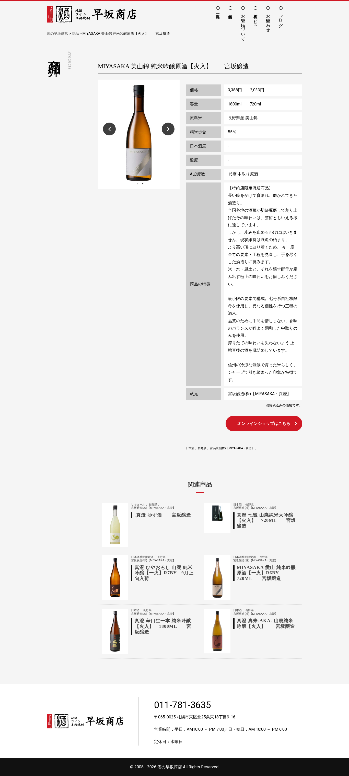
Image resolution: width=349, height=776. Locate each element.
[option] (139, 133)
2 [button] (142, 183)
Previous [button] (109, 129)
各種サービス (255, 18)
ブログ (280, 18)
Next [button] (168, 129)
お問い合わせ (268, 21)
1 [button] (137, 183)
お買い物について (243, 25)
